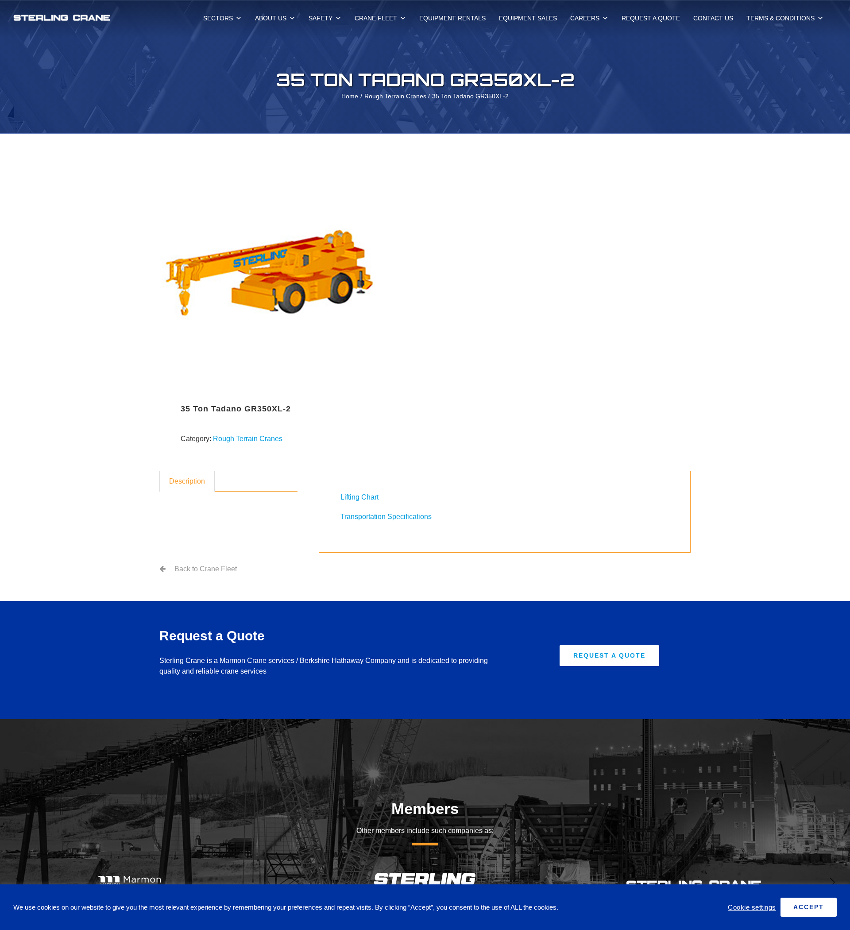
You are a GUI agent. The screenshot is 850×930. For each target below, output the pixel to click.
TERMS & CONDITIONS (780, 18)
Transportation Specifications (386, 516)
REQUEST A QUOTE (651, 18)
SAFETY (320, 18)
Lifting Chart (359, 497)
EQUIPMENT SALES (528, 18)
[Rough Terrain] (286, 271)
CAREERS (584, 18)
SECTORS (218, 18)
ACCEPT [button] (808, 907)
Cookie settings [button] (752, 907)
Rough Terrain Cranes (247, 438)
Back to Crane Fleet (205, 569)
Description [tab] (187, 481)
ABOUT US (270, 18)
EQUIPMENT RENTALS (452, 18)
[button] (17, 882)
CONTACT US (713, 18)
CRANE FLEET (376, 18)
